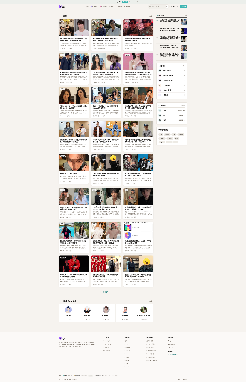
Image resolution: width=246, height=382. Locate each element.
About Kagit (106, 341)
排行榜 (120, 6)
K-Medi (127, 367)
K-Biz (126, 363)
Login (170, 341)
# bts (173, 134)
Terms (179, 379)
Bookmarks (171, 344)
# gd (176, 138)
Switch (125, 2)
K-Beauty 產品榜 (166, 75)
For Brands (106, 347)
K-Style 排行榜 (165, 90)
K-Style (127, 360)
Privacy (185, 379)
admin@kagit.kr (173, 354)
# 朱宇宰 (180, 134)
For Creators (106, 350)
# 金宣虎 (162, 138)
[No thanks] (137, 2)
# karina (169, 142)
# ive (176, 142)
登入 (184, 6)
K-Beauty (104, 6)
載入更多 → (106, 292)
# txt (161, 134)
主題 (110, 6)
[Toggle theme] (178, 6)
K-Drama (95, 6)
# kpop (162, 142)
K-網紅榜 (163, 95)
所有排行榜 (149, 341)
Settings (170, 347)
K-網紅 (128, 6)
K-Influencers (107, 344)
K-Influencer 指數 (151, 360)
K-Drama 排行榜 (166, 80)
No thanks (132, 2)
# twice (167, 134)
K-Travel (127, 357)
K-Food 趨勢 (164, 85)
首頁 (126, 341)
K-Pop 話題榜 (165, 70)
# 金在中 (169, 138)
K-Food (127, 354)
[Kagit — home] (62, 6)
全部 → (151, 16)
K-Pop (87, 6)
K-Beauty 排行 (150, 347)
